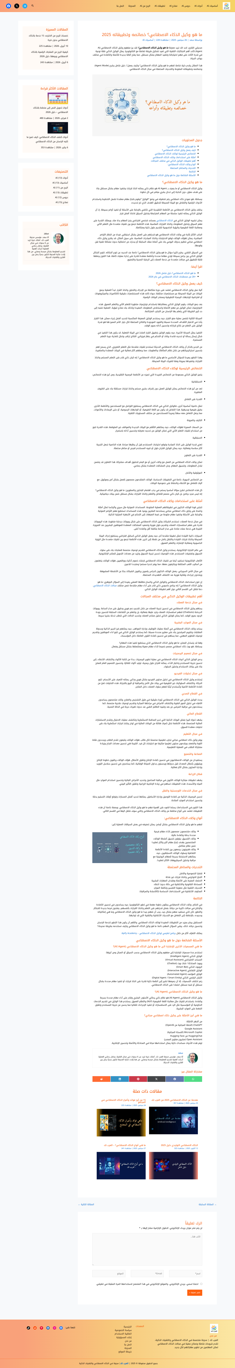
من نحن (128, 1341)
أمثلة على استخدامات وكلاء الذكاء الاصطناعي (174, 157)
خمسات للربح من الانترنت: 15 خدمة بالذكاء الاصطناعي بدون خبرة (48, 38)
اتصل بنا (120, 6)
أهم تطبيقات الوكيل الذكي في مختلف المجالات (173, 161)
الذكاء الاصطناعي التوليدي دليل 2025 (179, 1145)
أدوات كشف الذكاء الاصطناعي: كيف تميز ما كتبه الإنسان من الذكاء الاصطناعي (47, 139)
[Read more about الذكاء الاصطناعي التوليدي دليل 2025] (173, 1165)
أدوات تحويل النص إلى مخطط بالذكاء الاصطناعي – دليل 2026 (50, 110)
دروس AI (186, 6)
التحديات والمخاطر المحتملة (183, 168)
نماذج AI (173, 6)
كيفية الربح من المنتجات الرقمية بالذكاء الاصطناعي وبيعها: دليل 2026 (49, 54)
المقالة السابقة (208, 1204)
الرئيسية (128, 1327)
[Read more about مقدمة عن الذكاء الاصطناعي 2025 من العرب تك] (173, 1120)
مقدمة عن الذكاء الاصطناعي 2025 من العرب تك (174, 1100)
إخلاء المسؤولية (124, 1337)
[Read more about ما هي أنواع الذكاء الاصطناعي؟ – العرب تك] (121, 1165)
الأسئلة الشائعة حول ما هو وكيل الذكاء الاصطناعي (171, 175)
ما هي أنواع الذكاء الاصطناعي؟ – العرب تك (125, 1145)
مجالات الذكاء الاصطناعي (105, 585)
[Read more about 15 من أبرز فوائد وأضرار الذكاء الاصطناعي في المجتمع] (121, 1122)
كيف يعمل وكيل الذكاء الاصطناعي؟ (179, 150)
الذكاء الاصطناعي (164, 220)
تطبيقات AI (160, 6)
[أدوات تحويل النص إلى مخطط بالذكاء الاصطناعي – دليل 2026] (58, 98)
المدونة (132, 6)
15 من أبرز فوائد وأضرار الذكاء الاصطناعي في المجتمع (123, 1101)
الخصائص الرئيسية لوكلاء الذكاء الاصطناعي (175, 154)
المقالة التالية (86, 1204)
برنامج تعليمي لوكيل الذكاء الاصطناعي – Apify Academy (149, 933)
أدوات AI (198, 6)
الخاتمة (192, 171)
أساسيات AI (212, 6)
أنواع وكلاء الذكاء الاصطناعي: (182, 164)
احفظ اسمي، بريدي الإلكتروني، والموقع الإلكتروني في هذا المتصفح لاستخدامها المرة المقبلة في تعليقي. (147, 1284)
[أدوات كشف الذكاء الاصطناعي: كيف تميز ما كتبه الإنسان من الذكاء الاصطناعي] (58, 127)
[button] (32, 6)
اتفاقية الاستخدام (123, 1334)
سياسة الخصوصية (123, 1330)
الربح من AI (145, 6)
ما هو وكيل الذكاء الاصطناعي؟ (181, 146)
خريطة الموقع (125, 1352)
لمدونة (127, 1348)
